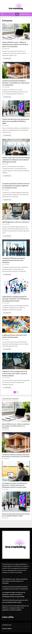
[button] (2, 14)
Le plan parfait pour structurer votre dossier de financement (16, 324)
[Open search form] (13, 14)
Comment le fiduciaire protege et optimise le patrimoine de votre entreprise (16, 247)
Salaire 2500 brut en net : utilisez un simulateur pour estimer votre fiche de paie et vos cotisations (16, 32)
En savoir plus (7, 59)
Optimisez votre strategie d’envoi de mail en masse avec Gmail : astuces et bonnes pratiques (16, 361)
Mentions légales (7, 628)
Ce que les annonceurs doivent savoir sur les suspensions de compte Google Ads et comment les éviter (16, 186)
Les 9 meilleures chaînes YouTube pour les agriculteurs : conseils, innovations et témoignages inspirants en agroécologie (14, 485)
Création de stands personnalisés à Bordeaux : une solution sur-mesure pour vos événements (16, 70)
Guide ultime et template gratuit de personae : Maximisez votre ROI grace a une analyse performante (16, 286)
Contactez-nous (25, 14)
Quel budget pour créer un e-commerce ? (16, 211)
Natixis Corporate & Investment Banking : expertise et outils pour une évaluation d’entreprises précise (16, 147)
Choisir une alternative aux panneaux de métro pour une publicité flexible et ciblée (16, 108)
